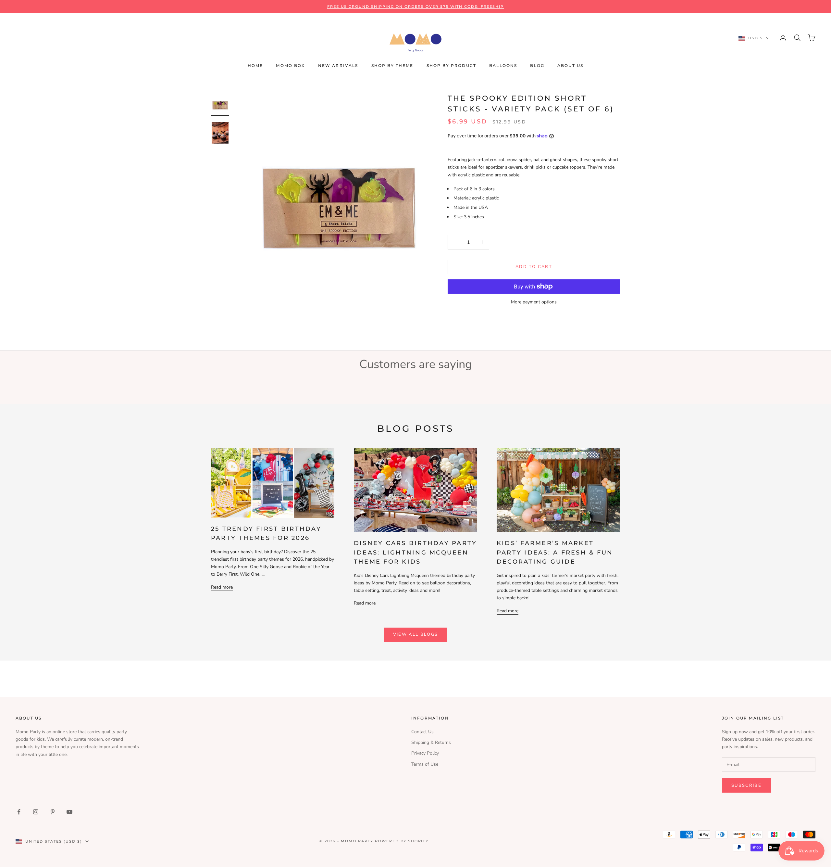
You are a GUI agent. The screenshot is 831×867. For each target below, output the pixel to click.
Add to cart (533, 267)
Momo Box (290, 65)
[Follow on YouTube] (69, 812)
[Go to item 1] (220, 104)
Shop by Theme (392, 65)
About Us (570, 65)
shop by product (451, 65)
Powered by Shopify (402, 841)
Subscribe (746, 785)
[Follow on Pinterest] (52, 812)
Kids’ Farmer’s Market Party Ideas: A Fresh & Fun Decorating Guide (555, 553)
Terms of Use (424, 764)
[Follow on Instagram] (35, 812)
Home (255, 65)
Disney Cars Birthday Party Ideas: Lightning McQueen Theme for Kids (415, 553)
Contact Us (422, 732)
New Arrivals (338, 65)
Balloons (503, 65)
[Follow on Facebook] (19, 812)
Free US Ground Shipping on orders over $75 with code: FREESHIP (415, 6)
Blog (537, 65)
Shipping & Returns (431, 742)
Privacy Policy (425, 753)
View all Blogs (415, 634)
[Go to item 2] (220, 132)
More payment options (534, 302)
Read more (222, 587)
